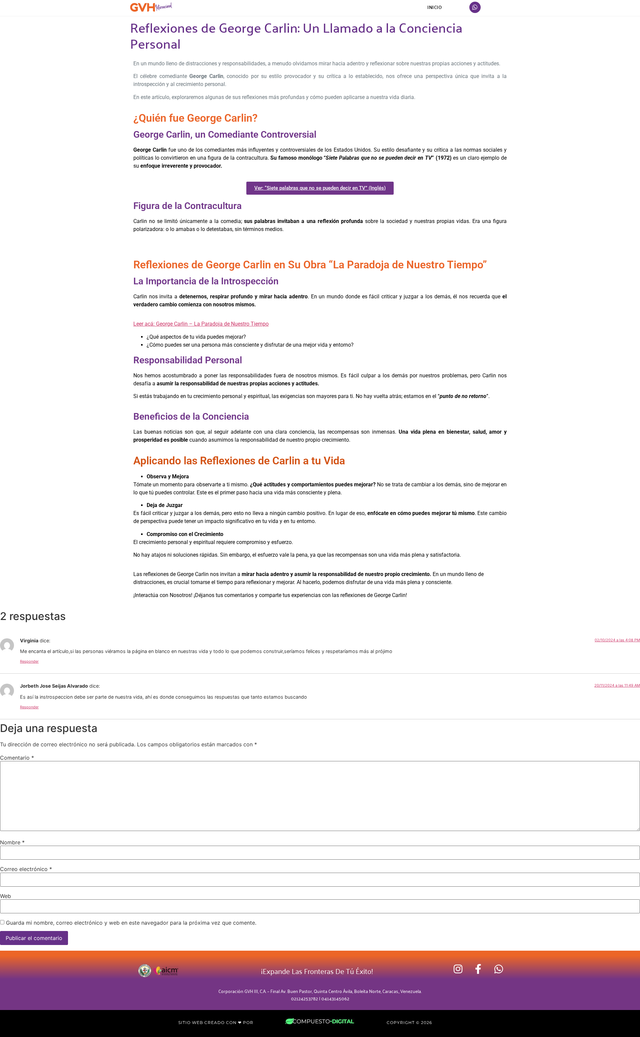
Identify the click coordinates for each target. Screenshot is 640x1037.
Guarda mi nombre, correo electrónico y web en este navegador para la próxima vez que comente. (131, 922)
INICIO (434, 7)
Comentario (17, 757)
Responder (29, 661)
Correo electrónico (26, 869)
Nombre (12, 842)
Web (5, 896)
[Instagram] (458, 969)
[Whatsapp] (475, 7)
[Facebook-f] (478, 969)
